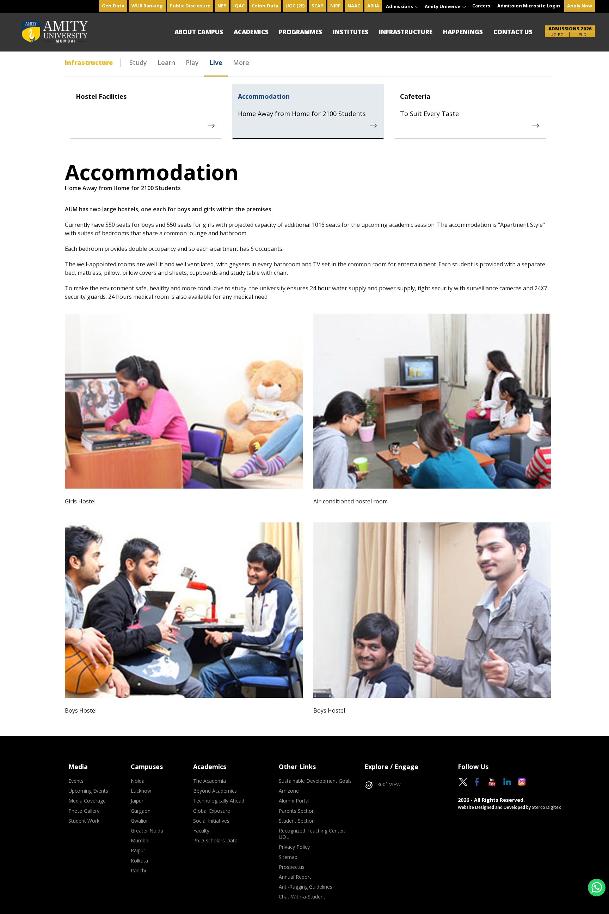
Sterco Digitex (546, 807)
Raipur (138, 850)
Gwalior (139, 821)
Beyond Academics (215, 791)
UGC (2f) (294, 5)
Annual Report (295, 877)
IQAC (239, 5)
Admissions (400, 6)
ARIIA (373, 5)
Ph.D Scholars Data (215, 840)
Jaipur (137, 801)
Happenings (463, 32)
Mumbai (140, 840)
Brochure (557, 34)
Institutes (350, 32)
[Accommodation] (374, 126)
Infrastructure (405, 32)
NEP (221, 5)
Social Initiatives (211, 821)
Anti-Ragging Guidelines (305, 887)
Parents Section (297, 811)
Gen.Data (113, 5)
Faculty (201, 831)
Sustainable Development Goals (315, 781)
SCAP (317, 5)
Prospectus (291, 867)
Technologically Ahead (218, 801)
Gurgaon (140, 811)
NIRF (335, 5)
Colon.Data (265, 5)
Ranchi (138, 870)
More (241, 62)
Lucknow (141, 791)
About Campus (198, 32)
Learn (166, 62)
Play (192, 62)
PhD (582, 34)
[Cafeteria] (536, 126)
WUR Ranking (147, 5)
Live (215, 62)
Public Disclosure (190, 5)
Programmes (300, 32)
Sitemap (288, 857)
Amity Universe (443, 6)
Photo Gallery (83, 811)
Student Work (83, 821)
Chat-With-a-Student (302, 897)
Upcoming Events (88, 791)
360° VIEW (389, 784)
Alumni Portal (294, 801)
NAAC (353, 5)
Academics (251, 32)
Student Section (297, 821)
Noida (137, 781)
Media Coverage (87, 801)
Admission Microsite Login (528, 5)
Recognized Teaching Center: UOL (312, 834)
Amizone (289, 791)
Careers (481, 5)
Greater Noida (147, 831)
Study (138, 62)
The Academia (209, 781)
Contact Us (513, 32)
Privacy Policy (294, 847)
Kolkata (139, 861)
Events (76, 781)
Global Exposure (211, 811)
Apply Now (579, 5)
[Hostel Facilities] (212, 126)
